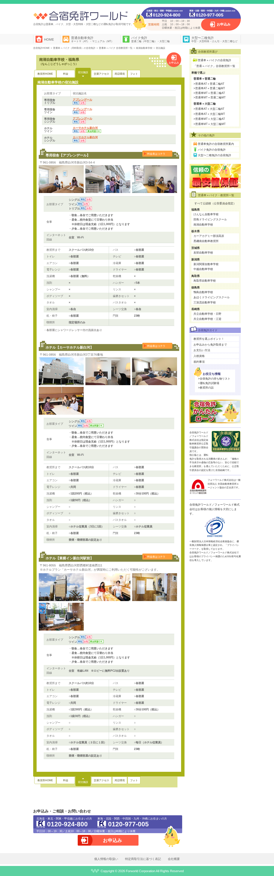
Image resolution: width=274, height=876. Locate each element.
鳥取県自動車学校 (205, 280)
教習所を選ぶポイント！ (209, 338)
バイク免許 (150, 39)
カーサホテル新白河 (85, 127)
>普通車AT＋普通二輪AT (209, 83)
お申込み (224, 24)
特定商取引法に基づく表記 (143, 859)
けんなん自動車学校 (206, 214)
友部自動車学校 (203, 252)
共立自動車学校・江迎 (207, 319)
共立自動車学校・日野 (207, 313)
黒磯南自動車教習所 (206, 241)
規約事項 (199, 361)
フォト (134, 73)
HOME (49, 39)
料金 (65, 73)
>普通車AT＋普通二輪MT (209, 88)
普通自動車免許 (92, 39)
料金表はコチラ (156, 153)
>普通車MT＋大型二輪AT (209, 118)
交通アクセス (101, 73)
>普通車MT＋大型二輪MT (210, 124)
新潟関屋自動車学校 (206, 264)
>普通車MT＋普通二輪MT (210, 97)
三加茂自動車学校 (205, 302)
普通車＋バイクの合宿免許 (214, 60)
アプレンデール (82, 99)
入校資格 (199, 356)
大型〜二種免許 (214, 39)
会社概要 (174, 859)
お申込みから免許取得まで (210, 344)
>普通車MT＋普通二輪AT (209, 93)
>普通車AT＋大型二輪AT (209, 108)
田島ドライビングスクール (210, 219)
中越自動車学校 (203, 269)
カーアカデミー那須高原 (209, 236)
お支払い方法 (202, 350)
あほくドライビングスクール (212, 297)
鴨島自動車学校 (203, 292)
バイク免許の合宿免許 (212, 149)
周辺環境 (120, 73)
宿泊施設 (83, 72)
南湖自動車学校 (203, 224)
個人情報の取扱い (106, 859)
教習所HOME (45, 73)
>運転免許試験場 (208, 383)
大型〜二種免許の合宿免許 (214, 155)
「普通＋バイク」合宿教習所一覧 (214, 66)
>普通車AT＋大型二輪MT (209, 114)
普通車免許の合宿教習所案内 (216, 144)
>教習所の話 (206, 387)
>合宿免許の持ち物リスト (214, 378)
